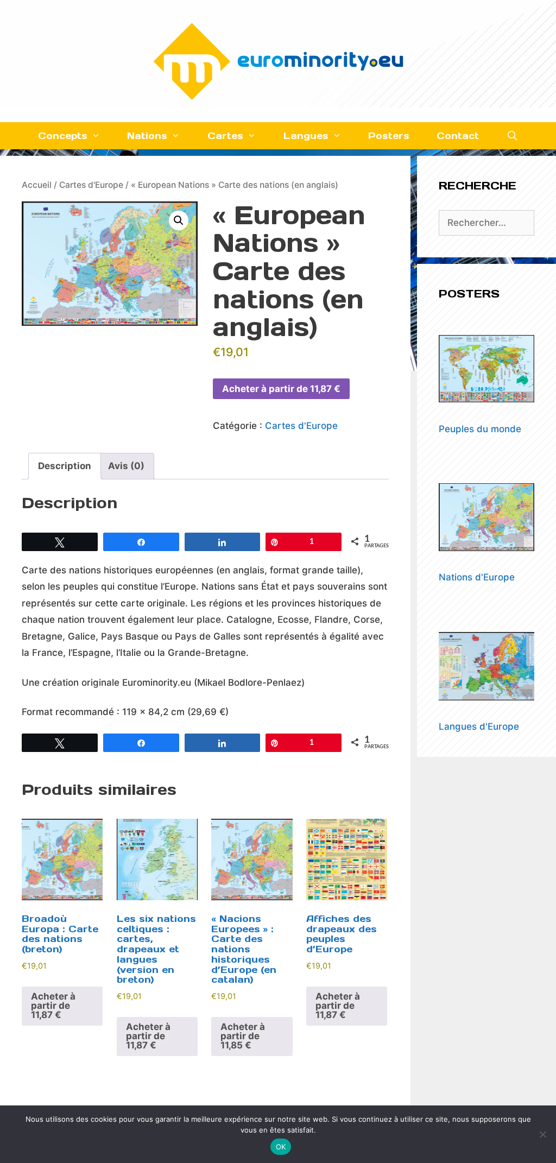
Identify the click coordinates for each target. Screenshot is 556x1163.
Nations (147, 136)
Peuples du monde (480, 429)
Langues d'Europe (479, 726)
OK (281, 1146)
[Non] (542, 1134)
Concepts (62, 136)
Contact (458, 136)
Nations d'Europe (477, 577)
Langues (305, 136)
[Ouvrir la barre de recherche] (512, 135)
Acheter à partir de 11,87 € (281, 388)
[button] (178, 220)
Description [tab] (64, 465)
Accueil (37, 185)
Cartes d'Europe (91, 185)
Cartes (225, 136)
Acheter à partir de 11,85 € (242, 1036)
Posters (388, 136)
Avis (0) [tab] (126, 465)
